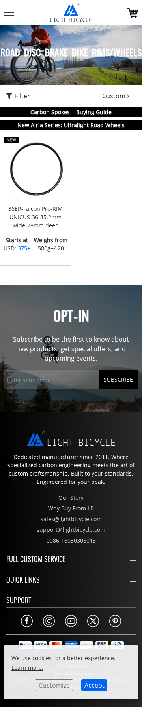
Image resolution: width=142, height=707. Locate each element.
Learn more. (27, 667)
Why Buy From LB (71, 508)
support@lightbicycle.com (71, 529)
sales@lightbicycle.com (71, 519)
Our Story (71, 497)
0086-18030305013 (71, 540)
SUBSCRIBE (118, 379)
